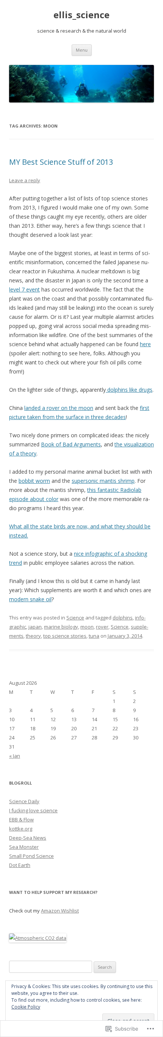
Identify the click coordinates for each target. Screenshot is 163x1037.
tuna (94, 635)
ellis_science (81, 15)
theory (33, 635)
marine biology (61, 626)
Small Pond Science (31, 856)
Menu (82, 50)
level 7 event (24, 289)
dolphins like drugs (129, 389)
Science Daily (24, 801)
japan (35, 626)
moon (87, 626)
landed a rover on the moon (58, 407)
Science (75, 617)
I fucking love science (33, 810)
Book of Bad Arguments (71, 444)
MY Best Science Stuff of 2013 (61, 162)
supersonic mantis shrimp (103, 480)
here (145, 344)
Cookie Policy (25, 1007)
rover (102, 626)
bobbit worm (34, 480)
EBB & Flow (21, 819)
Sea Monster (24, 846)
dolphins (123, 617)
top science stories (64, 635)
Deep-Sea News (27, 837)
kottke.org (20, 828)
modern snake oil (30, 599)
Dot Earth (19, 865)
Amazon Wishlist (60, 910)
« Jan (14, 755)
